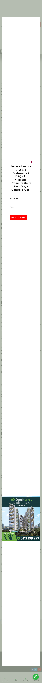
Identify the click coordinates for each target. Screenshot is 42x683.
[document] (21, 341)
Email (13, 207)
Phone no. (14, 198)
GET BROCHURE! (18, 217)
